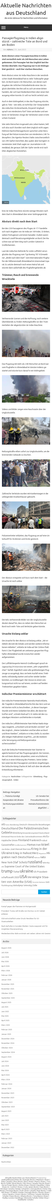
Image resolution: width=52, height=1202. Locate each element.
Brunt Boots (17, 1183)
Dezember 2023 (7, 1093)
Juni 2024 (5, 1066)
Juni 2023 (5, 1120)
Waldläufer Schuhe (25, 1200)
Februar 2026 (6, 975)
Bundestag (14, 825)
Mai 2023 (5, 1125)
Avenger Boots (29, 1180)
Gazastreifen (7, 845)
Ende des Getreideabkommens (30, 836)
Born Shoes (28, 1181)
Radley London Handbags (12, 1198)
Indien (16, 780)
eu (44, 836)
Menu (26, 27)
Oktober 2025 (6, 993)
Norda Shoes (44, 1183)
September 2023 (8, 1107)
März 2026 (5, 971)
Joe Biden (5, 849)
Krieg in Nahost (22, 853)
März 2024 (5, 1079)
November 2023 (7, 1098)
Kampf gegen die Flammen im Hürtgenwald (18, 906)
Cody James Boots (31, 1187)
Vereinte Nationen (38, 882)
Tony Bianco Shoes (40, 1196)
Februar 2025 (6, 1029)
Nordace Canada (7, 1189)
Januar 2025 (6, 1034)
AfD (3, 824)
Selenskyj (46, 863)
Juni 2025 (5, 1011)
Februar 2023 (6, 1138)
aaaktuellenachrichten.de (11, 1180)
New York (6, 862)
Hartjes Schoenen (22, 1189)
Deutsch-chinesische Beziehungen (34, 824)
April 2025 (5, 1020)
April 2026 (5, 966)
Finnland (23, 840)
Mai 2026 (5, 961)
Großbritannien (20, 845)
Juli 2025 (4, 1007)
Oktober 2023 (6, 1102)
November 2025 (7, 989)
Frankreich (35, 840)
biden (8, 825)
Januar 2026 (6, 980)
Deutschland (9, 828)
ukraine (26, 871)
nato (43, 857)
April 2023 (5, 1129)
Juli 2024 (4, 1061)
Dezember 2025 (7, 984)
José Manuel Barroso (20, 849)
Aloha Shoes (24, 1185)
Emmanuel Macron (8, 836)
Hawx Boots (14, 1196)
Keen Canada (6, 1181)
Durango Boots (12, 1190)
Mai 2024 (5, 1070)
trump (7, 871)
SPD (2, 867)
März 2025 (5, 1025)
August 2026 (6, 948)
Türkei (16, 871)
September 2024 (8, 1052)
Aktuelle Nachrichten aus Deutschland (20, 1178)
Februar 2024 (6, 1084)
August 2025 (6, 1002)
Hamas (31, 844)
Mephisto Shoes (42, 1180)
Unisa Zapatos (8, 1194)
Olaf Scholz (20, 862)
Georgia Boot (36, 1189)
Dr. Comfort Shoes (14, 1187)
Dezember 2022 (7, 1147)
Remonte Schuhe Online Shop (36, 1198)
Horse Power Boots (9, 1185)
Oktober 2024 (6, 1048)
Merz (35, 853)
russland (35, 862)
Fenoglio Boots (31, 1192)
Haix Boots (44, 1187)
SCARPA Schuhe (17, 1192)
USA (23, 876)
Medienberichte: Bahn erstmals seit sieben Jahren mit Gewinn (25, 933)
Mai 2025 (5, 1016)
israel (45, 844)
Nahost (37, 857)
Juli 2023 (4, 1116)
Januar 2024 (6, 1088)
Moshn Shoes (43, 1192)
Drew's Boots (21, 1194)
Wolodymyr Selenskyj (22, 885)
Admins (10, 49)
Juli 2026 (4, 952)
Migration (42, 853)
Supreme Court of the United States (25, 866)
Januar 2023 (6, 1143)
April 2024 (5, 1075)
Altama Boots (26, 1196)
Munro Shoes (40, 1181)
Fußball (44, 840)
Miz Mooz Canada (30, 1183)
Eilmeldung (37, 776)
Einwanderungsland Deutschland (35, 833)
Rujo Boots (41, 1190)
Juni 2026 (5, 957)
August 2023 (6, 1111)
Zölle (34, 885)
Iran (38, 844)
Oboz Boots (18, 1181)
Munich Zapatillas (37, 1185)
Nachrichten (16, 776)
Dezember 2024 (7, 1039)
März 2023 (5, 1134)
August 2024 (6, 1057)
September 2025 (8, 998)
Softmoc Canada (34, 1194)
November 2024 (7, 1043)
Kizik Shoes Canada (28, 1190)
